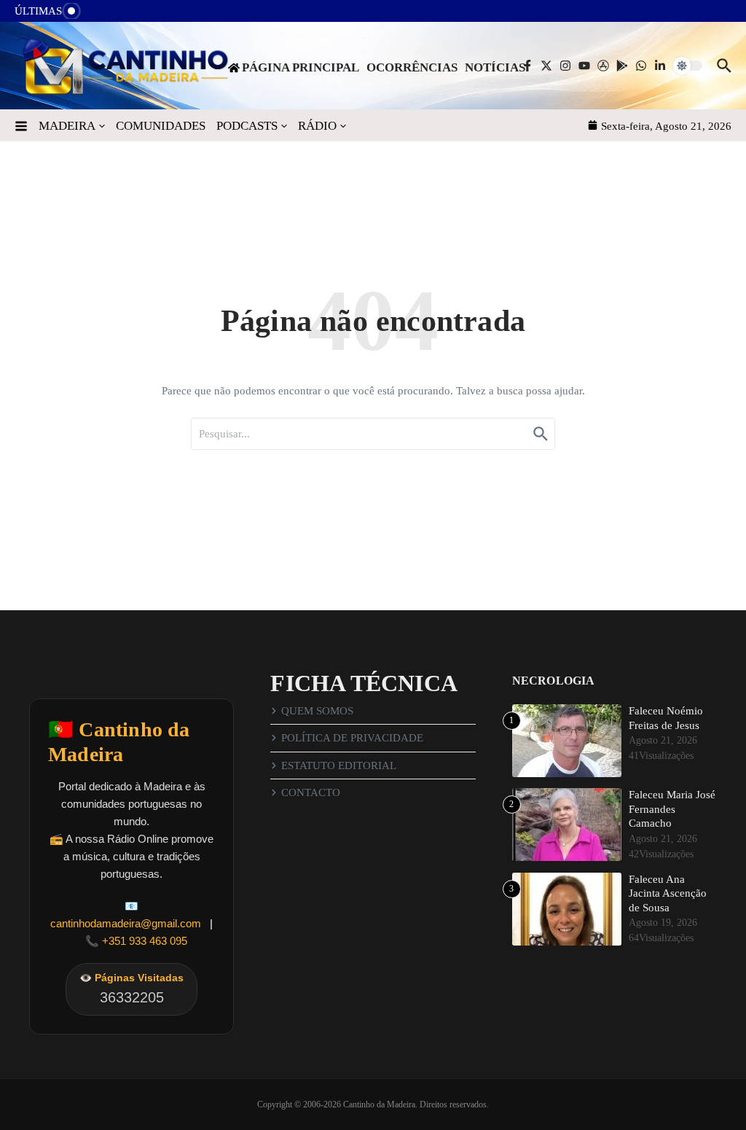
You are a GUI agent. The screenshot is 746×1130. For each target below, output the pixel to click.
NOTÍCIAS (495, 67)
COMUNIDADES (160, 126)
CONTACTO (310, 792)
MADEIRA (67, 126)
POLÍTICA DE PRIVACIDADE (352, 738)
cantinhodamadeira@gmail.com (125, 923)
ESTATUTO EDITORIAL (338, 765)
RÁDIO (317, 126)
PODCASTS (247, 126)
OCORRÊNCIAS (412, 67)
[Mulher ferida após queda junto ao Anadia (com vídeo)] (103, 15)
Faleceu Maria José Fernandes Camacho (672, 809)
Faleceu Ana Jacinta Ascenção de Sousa (668, 893)
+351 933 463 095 (144, 941)
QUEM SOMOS (317, 711)
